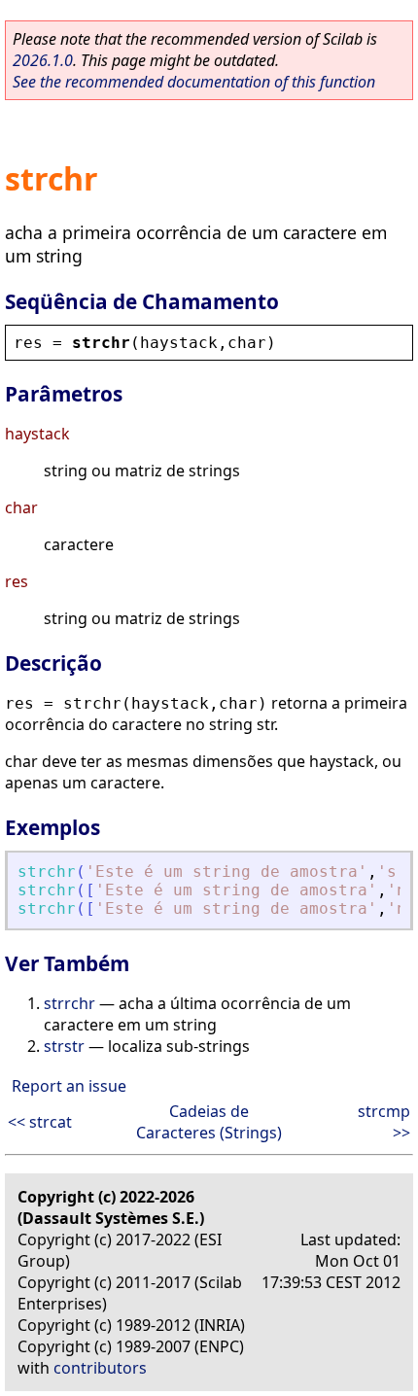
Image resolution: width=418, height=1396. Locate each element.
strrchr (69, 1003)
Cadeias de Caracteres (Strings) (209, 1121)
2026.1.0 (43, 60)
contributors (100, 1368)
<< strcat (40, 1122)
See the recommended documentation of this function (194, 81)
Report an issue (69, 1086)
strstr (64, 1046)
